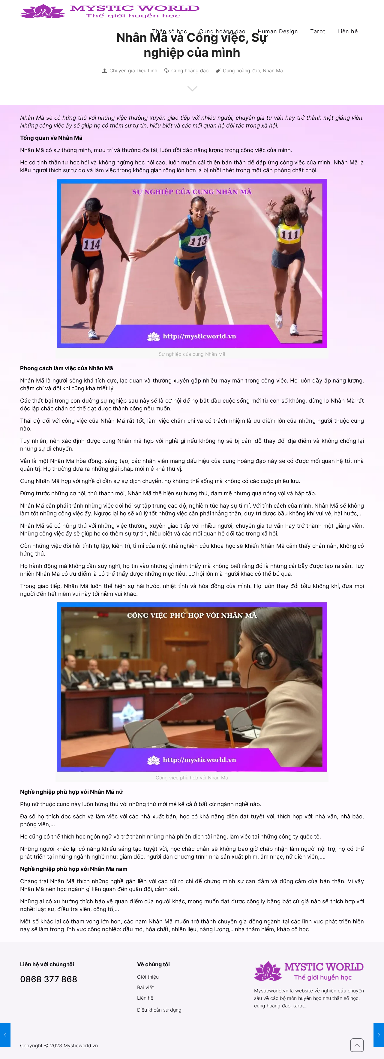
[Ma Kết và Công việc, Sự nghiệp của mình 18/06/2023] (379, 1035)
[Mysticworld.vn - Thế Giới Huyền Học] (110, 10)
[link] (169, 43)
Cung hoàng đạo (189, 71)
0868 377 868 (48, 979)
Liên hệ (145, 998)
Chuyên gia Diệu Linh (133, 71)
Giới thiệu (148, 977)
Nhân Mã (273, 71)
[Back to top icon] (357, 1045)
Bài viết (145, 987)
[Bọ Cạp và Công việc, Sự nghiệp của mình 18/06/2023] (5, 1035)
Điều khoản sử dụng (159, 1010)
